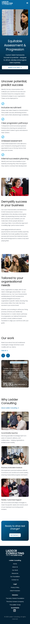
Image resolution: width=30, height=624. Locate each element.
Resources (15, 573)
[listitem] (15, 373)
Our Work (15, 570)
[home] (7, 3)
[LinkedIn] (14, 611)
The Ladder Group (15, 605)
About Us (15, 567)
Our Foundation (15, 576)
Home (15, 564)
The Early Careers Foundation (15, 598)
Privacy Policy (15, 587)
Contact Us (15, 580)
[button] (27, 3)
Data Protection (15, 591)
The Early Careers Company (15, 601)
